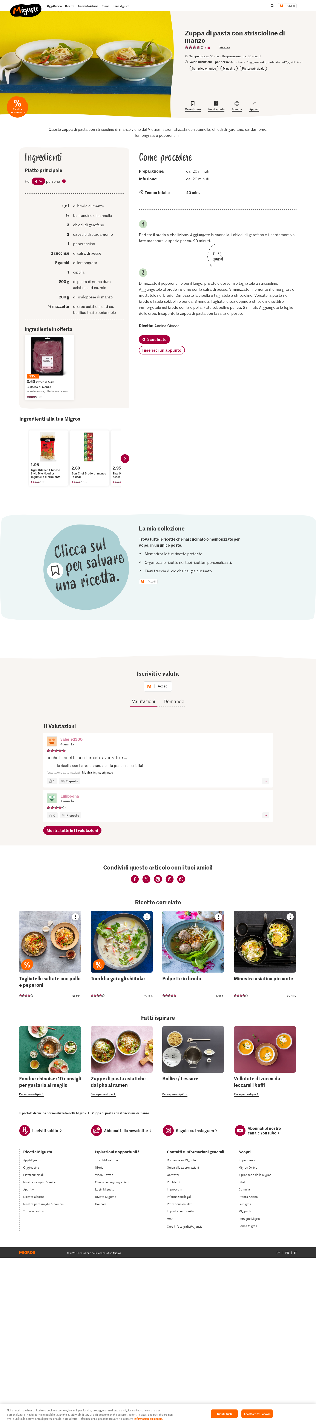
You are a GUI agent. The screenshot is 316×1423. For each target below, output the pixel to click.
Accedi (291, 5)
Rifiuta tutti (224, 1414)
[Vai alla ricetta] (50, 955)
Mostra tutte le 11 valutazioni (72, 830)
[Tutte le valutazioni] (194, 47)
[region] (158, 1413)
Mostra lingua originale (97, 772)
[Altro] (265, 781)
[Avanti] (125, 458)
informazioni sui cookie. (148, 1419)
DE (278, 1253)
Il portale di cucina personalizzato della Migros (52, 1112)
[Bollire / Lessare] (193, 1061)
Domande (174, 701)
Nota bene (64, 181)
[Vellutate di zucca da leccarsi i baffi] (265, 1061)
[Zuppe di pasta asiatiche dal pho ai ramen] (122, 1061)
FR (287, 1253)
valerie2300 (71, 739)
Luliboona (69, 796)
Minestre (229, 68)
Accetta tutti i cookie (257, 1414)
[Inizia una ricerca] (272, 6)
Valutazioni (143, 701)
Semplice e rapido (204, 68)
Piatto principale (253, 68)
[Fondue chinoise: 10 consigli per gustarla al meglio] (50, 1061)
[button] (52, 741)
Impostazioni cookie (180, 1211)
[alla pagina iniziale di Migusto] (26, 7)
